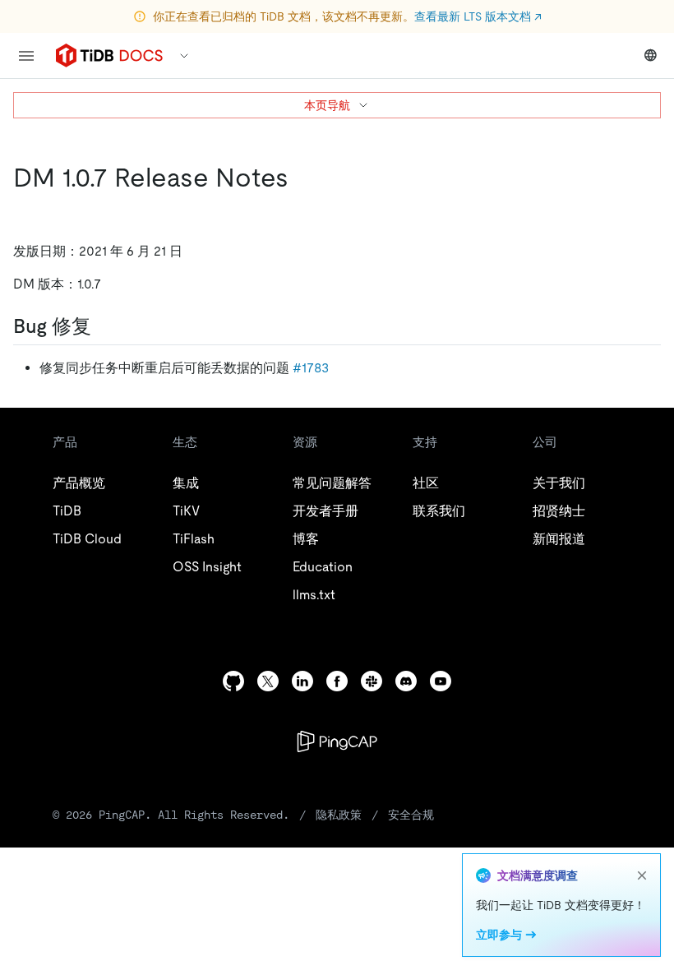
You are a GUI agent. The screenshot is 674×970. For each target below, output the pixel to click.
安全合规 (411, 814)
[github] (233, 681)
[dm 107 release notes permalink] (302, 177)
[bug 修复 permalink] (104, 326)
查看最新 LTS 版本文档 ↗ (478, 16)
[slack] (371, 681)
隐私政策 (339, 814)
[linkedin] (302, 681)
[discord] (406, 681)
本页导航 (327, 105)
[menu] (26, 55)
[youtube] (440, 681)
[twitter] (268, 681)
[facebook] (337, 681)
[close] (641, 875)
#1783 (311, 368)
